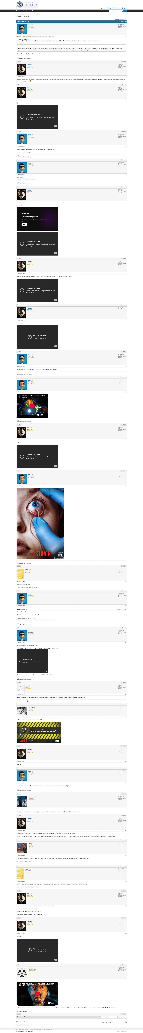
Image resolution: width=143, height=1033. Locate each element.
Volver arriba (32, 1029)
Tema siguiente (27, 1016)
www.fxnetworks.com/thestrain (24, 620)
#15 (125, 642)
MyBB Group (30, 1031)
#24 (125, 905)
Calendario (118, 8)
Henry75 (27, 569)
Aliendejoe (32, 797)
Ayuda (125, 8)
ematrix (31, 968)
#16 (125, 694)
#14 (125, 605)
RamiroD (31, 707)
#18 (125, 761)
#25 (125, 933)
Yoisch (29, 64)
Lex (30, 843)
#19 (125, 782)
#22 (125, 855)
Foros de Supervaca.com (21, 14)
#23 (125, 881)
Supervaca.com (25, 1029)
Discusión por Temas (31, 14)
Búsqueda (110, 8)
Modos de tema (124, 21)
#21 (125, 830)
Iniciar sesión (28, 10)
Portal (104, 8)
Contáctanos (18, 1029)
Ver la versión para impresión (22, 1021)
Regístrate (34, 10)
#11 (125, 439)
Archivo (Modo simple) (40, 1029)
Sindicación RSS (49, 1029)
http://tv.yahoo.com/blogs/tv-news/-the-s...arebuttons (29, 53)
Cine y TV (38, 14)
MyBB (21, 1031)
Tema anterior (20, 1016)
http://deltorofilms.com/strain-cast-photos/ (26, 179)
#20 (125, 808)
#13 (125, 581)
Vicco (29, 24)
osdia (26, 685)
